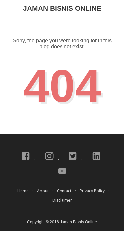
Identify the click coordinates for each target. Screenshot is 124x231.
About (43, 190)
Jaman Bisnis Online (62, 8)
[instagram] (49, 159)
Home (23, 190)
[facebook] (26, 159)
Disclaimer (62, 200)
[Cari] (115, 9)
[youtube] (62, 174)
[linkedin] (96, 159)
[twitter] (73, 159)
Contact (64, 190)
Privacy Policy (92, 190)
